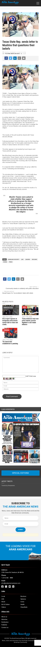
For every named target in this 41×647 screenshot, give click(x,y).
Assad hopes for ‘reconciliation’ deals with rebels (17, 293)
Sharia (5, 262)
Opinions (6, 330)
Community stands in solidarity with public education (22, 288)
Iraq (24, 307)
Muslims (34, 259)
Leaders (27, 259)
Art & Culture (5, 604)
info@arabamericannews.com (10, 583)
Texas (10, 262)
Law (22, 259)
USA (2, 599)
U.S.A (24, 53)
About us (4, 617)
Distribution (4, 622)
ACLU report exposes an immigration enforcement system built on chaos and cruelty (10, 321)
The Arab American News (12, 53)
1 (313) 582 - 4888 (7, 578)
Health (22, 604)
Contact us (4, 627)
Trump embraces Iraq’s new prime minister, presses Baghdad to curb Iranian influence (30, 321)
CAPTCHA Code (31, 376)
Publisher (4, 625)
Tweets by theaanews (8, 485)
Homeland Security (13, 259)
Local (3, 596)
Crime (22, 602)
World (3, 602)
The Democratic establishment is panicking (10, 343)
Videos (3, 607)
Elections (23, 596)
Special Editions (20, 473)
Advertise (4, 619)
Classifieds (23, 607)
